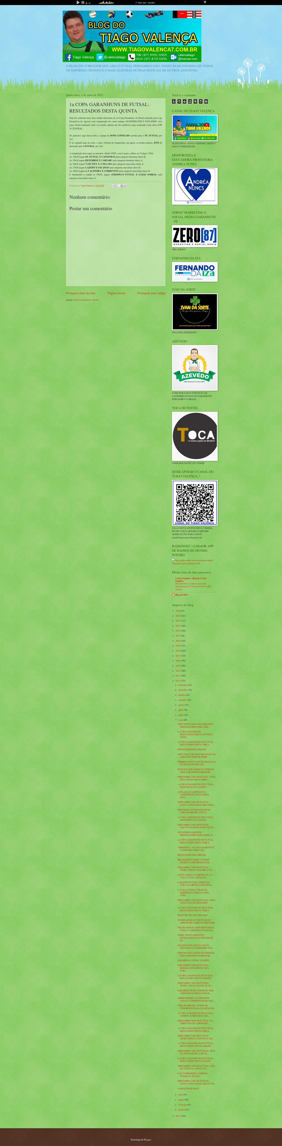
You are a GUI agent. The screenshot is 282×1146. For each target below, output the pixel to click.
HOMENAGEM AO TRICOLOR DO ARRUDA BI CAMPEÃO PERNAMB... (197, 921)
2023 (178, 625)
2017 (178, 655)
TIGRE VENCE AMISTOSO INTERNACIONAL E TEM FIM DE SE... (195, 937)
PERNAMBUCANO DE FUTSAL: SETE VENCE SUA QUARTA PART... (196, 901)
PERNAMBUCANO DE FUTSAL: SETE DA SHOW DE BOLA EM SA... (196, 1052)
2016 (178, 660)
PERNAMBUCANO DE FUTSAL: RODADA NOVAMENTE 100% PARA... (193, 968)
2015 (178, 665)
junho (181, 714)
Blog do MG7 (181, 594)
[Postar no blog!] (115, 186)
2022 (178, 630)
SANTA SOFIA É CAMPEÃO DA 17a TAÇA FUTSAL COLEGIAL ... (195, 876)
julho (181, 709)
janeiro (181, 1109)
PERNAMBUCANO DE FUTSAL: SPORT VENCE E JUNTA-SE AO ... (195, 984)
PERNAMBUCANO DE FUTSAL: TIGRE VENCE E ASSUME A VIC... (196, 869)
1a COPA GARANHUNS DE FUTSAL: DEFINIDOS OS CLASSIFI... (196, 786)
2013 (178, 675)
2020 (178, 640)
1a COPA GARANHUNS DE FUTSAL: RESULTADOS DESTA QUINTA (196, 1060)
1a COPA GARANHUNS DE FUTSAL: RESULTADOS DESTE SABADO (196, 1044)
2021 (178, 635)
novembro (183, 689)
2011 (178, 1115)
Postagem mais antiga (151, 293)
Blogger (147, 1139)
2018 (178, 650)
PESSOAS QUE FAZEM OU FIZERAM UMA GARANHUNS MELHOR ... (196, 771)
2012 (178, 680)
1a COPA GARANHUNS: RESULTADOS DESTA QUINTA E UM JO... (195, 734)
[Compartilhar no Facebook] (122, 186)
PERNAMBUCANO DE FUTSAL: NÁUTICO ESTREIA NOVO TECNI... (196, 826)
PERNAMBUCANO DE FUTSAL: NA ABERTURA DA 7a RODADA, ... (195, 1022)
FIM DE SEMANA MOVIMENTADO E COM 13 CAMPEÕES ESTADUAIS (196, 929)
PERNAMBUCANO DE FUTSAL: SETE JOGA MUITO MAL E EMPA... (196, 778)
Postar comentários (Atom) (86, 299)
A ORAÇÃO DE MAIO (188, 1088)
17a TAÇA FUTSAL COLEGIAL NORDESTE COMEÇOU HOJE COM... (193, 892)
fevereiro (182, 1104)
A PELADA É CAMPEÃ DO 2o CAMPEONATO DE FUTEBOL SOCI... (193, 794)
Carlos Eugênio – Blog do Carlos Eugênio (191, 580)
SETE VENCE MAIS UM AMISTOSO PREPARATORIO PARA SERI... (195, 725)
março (181, 1099)
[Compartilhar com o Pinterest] (125, 186)
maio (180, 719)
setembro (182, 699)
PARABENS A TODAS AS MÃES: (194, 960)
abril (180, 1094)
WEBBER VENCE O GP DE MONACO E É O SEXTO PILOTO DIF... (197, 763)
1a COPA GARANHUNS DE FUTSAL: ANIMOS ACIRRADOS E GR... (196, 1014)
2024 (178, 620)
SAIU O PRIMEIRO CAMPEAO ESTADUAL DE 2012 (192, 1075)
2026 (178, 610)
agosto (181, 704)
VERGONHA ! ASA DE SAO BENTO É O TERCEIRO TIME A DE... (196, 849)
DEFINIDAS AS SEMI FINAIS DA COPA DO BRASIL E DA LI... (194, 811)
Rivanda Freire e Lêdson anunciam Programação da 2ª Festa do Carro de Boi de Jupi (193, 586)
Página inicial (116, 293)
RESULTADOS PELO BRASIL (192, 749)
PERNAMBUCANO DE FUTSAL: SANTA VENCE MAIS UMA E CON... (197, 1082)
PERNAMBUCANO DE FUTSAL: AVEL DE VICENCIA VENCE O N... (196, 1067)
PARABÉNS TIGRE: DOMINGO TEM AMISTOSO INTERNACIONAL (195, 992)
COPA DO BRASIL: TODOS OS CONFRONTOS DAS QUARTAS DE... (196, 1007)
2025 (178, 615)
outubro (182, 694)
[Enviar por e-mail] (112, 186)
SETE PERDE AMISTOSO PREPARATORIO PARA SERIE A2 (195, 834)
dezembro (183, 684)
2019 (178, 645)
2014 (178, 670)
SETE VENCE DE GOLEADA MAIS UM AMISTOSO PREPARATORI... (196, 756)
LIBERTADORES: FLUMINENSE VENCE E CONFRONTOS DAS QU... (196, 999)
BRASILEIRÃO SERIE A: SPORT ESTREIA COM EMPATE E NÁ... (194, 861)
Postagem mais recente (80, 293)
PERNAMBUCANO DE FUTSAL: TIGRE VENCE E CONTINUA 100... (196, 1037)
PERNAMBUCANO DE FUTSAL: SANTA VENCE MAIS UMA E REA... (196, 803)
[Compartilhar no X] (118, 186)
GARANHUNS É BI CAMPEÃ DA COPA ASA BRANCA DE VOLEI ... (195, 884)
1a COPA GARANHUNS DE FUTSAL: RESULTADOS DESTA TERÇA (196, 743)
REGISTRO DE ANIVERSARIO (193, 915)
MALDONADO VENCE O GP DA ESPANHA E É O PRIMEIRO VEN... (196, 947)
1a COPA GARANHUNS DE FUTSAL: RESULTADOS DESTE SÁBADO (196, 977)
